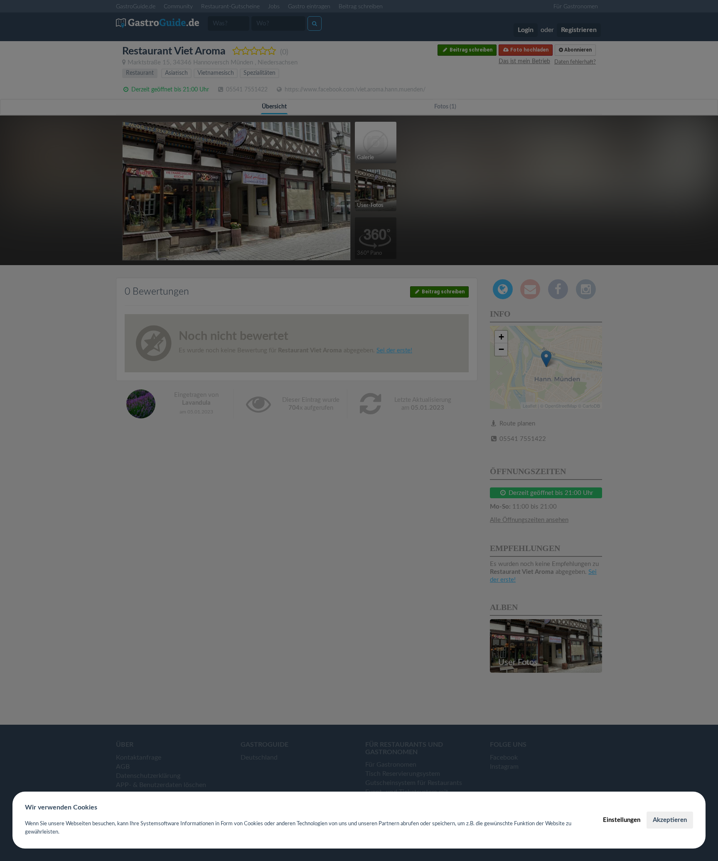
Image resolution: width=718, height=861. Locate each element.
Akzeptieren (670, 820)
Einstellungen (621, 820)
